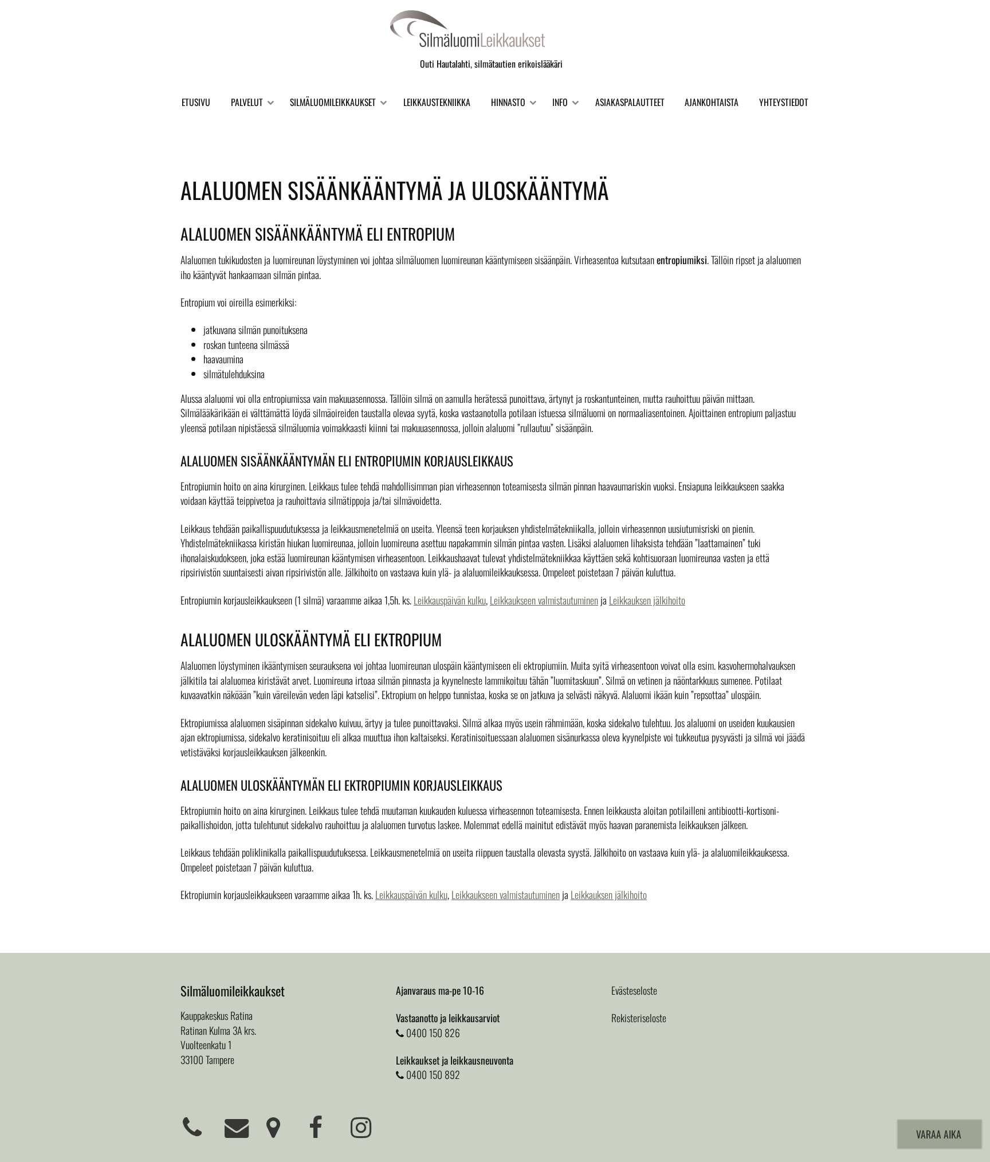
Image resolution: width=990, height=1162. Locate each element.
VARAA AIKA (940, 1133)
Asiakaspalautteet (630, 102)
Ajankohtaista (711, 102)
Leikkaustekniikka (436, 102)
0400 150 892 (433, 1074)
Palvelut (247, 102)
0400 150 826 (433, 1032)
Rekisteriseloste (638, 1017)
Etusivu (196, 102)
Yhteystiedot (783, 102)
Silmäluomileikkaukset (333, 102)
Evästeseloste (634, 990)
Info (560, 102)
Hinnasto (508, 102)
